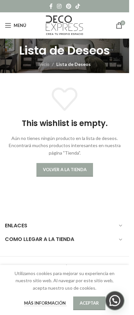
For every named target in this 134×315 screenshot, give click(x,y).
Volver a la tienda (65, 169)
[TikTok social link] (77, 6)
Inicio (43, 64)
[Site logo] (64, 25)
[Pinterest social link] (68, 6)
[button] (115, 300)
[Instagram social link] (59, 6)
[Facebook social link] (51, 6)
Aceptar (89, 303)
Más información (45, 303)
